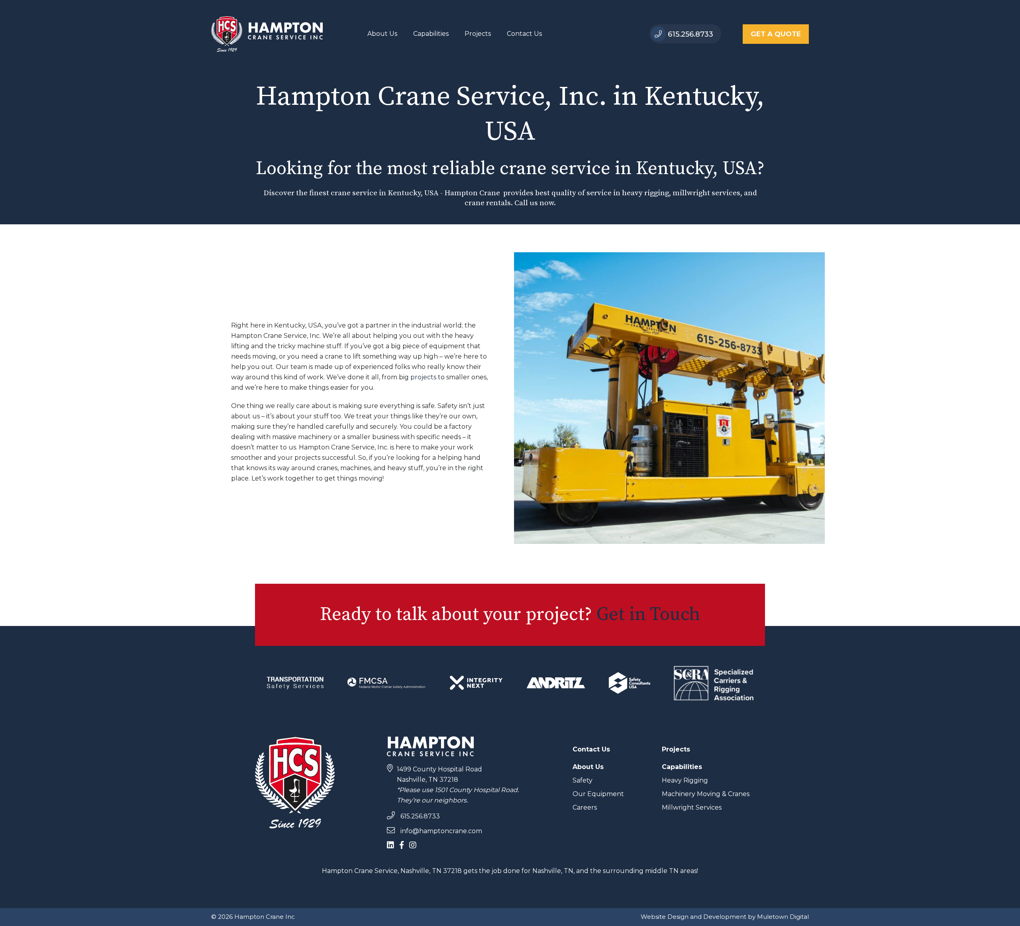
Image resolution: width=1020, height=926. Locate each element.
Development (724, 916)
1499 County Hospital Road (439, 769)
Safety (582, 780)
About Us (382, 33)
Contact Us (524, 33)
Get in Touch (648, 614)
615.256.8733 (689, 34)
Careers (585, 807)
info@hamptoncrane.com (440, 831)
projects (423, 377)
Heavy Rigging (685, 780)
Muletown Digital (783, 916)
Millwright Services (692, 807)
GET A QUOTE (776, 34)
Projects (478, 33)
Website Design (664, 916)
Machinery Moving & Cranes (705, 794)
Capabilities (431, 33)
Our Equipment (598, 794)
